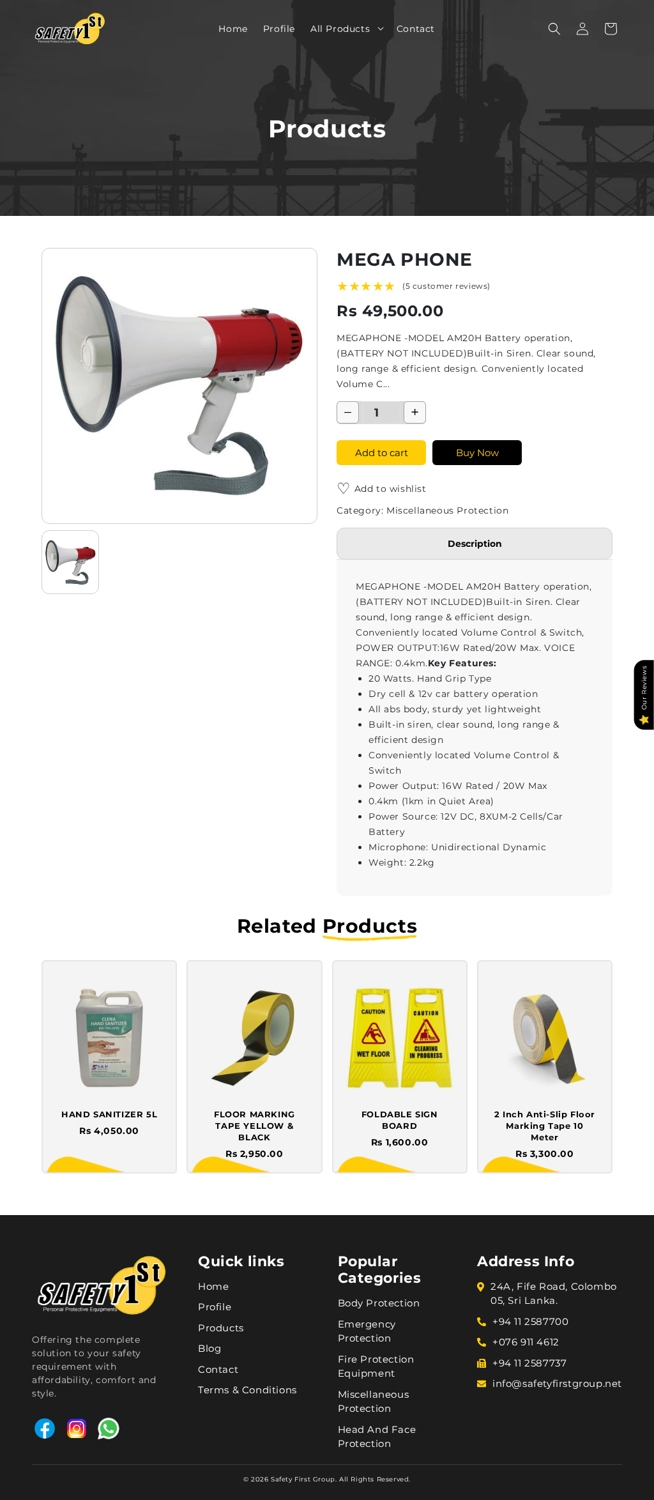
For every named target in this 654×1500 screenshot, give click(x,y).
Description (475, 543)
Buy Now (477, 453)
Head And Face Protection (377, 1436)
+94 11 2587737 (529, 1363)
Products (221, 1328)
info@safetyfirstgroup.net (557, 1383)
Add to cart (381, 453)
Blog (209, 1348)
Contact (218, 1369)
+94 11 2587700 (530, 1321)
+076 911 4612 (525, 1342)
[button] (376, 28)
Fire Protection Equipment (376, 1366)
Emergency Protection (367, 1331)
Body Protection (379, 1303)
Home (213, 1286)
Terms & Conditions (247, 1390)
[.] (376, 28)
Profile (214, 1307)
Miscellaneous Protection (373, 1401)
